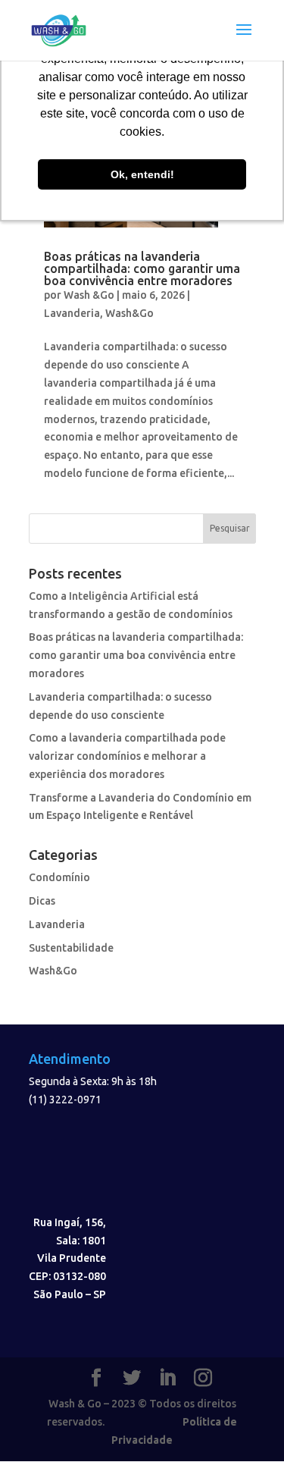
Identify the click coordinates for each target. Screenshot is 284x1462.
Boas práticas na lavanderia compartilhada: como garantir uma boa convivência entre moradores (142, 268)
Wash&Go (129, 313)
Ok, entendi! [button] (142, 174)
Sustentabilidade (71, 948)
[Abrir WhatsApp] (246, 1424)
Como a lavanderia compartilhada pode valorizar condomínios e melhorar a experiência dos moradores (127, 756)
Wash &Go (89, 295)
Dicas (42, 901)
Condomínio (59, 877)
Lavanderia (72, 313)
